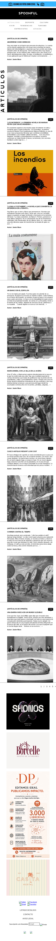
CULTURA (44, 22)
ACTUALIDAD (14, 22)
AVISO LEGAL (28, 919)
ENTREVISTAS (21, 29)
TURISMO (42, 25)
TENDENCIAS (26, 25)
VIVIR (12, 25)
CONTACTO (28, 914)
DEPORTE (29, 22)
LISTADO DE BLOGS (28, 910)
